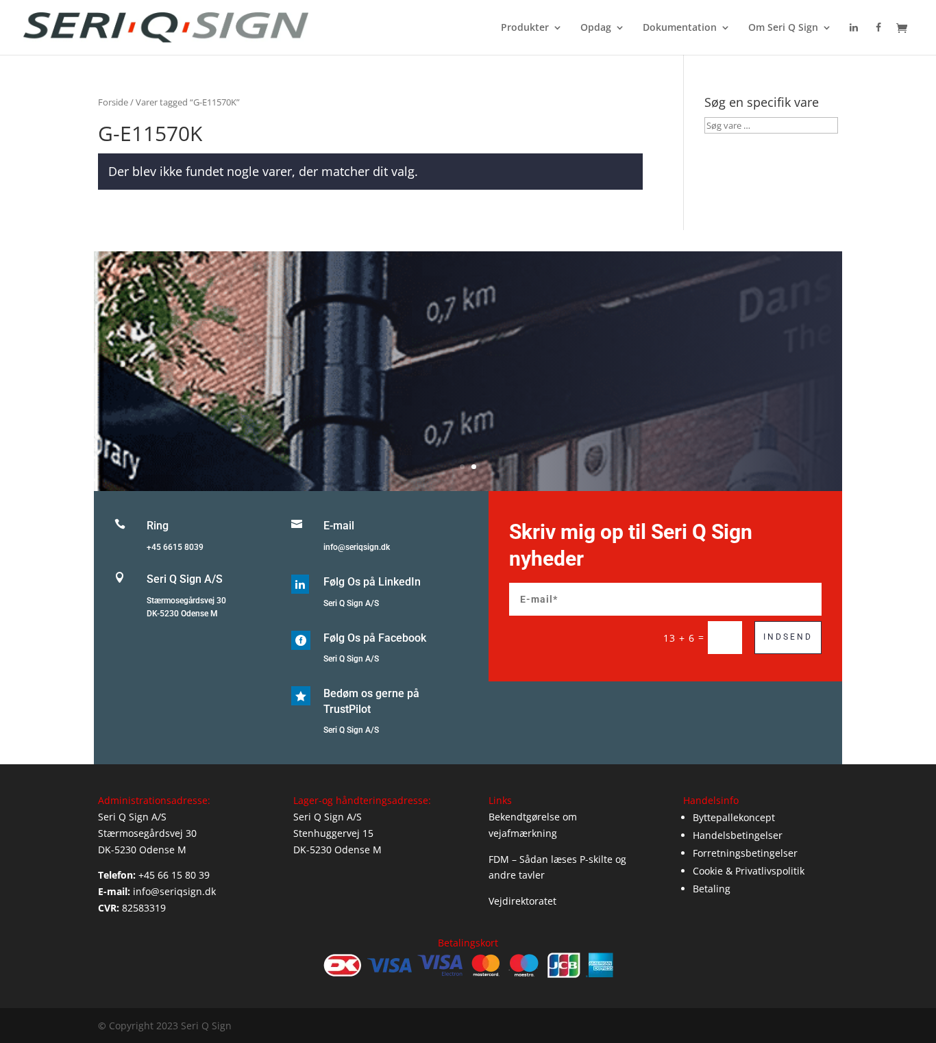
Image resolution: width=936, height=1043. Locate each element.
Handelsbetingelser (738, 835)
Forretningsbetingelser (745, 852)
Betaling (711, 888)
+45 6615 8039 (175, 547)
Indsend (788, 637)
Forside (113, 102)
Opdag (595, 28)
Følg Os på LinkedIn (372, 581)
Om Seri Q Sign (783, 28)
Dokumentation (680, 28)
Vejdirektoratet (522, 900)
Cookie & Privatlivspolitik (748, 870)
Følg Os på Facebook (374, 637)
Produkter (525, 28)
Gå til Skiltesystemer (467, 391)
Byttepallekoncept (734, 817)
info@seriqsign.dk (356, 547)
